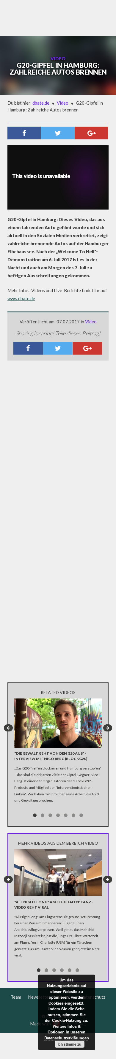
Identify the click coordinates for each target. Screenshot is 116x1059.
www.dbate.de (21, 298)
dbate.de (40, 103)
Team (16, 997)
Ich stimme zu (69, 1044)
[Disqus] (58, 443)
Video (62, 103)
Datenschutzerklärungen (66, 1038)
